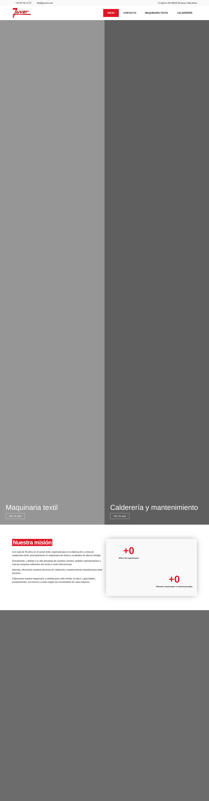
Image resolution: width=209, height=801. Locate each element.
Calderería (185, 13)
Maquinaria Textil (156, 13)
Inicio (111, 13)
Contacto (129, 13)
